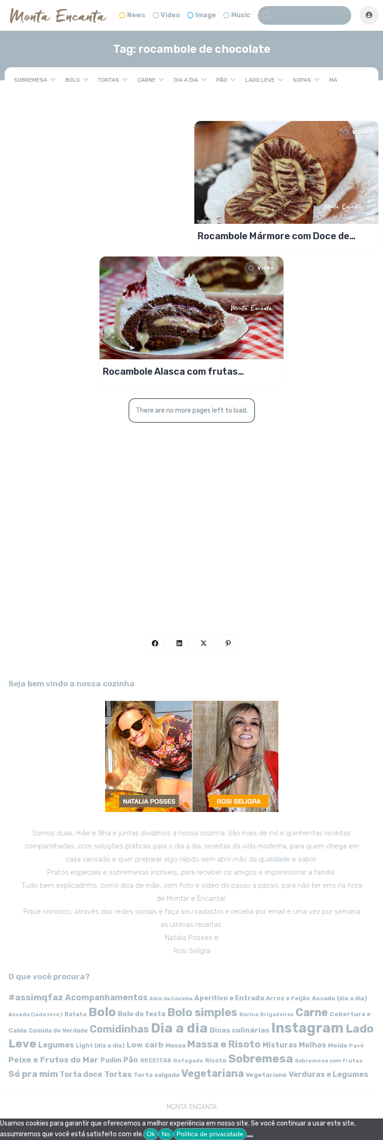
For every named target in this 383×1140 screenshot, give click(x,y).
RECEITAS (155, 1060)
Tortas (108, 80)
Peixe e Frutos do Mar (53, 1059)
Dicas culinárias (240, 1030)
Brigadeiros (277, 1015)
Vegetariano (266, 1074)
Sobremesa (30, 80)
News (136, 15)
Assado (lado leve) (35, 1014)
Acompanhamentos (106, 997)
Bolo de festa (141, 1014)
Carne (146, 80)
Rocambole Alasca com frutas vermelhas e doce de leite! (170, 371)
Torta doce (81, 1074)
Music (240, 15)
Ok (151, 1134)
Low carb (145, 1044)
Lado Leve (260, 80)
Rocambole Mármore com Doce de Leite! (273, 236)
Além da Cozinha (170, 999)
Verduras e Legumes (329, 1074)
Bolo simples (202, 1012)
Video (170, 15)
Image (205, 15)
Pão (221, 80)
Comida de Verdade (58, 1030)
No (166, 1134)
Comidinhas (119, 1029)
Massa (175, 1045)
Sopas (302, 80)
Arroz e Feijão (288, 998)
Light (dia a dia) (100, 1045)
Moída (337, 1045)
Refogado (188, 1060)
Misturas (279, 1044)
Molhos (312, 1044)
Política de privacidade (210, 1134)
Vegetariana (212, 1073)
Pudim (110, 1060)
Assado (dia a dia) (339, 998)
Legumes (56, 1044)
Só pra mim (33, 1074)
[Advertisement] (191, 527)
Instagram (307, 1028)
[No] (250, 1136)
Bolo (72, 80)
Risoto (216, 1060)
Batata (75, 1014)
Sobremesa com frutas (328, 1060)
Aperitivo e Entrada (229, 998)
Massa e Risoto (224, 1044)
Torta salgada (156, 1074)
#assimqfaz (35, 997)
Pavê (356, 1045)
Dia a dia (186, 80)
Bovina (248, 1015)
